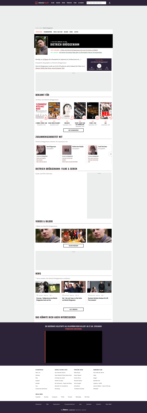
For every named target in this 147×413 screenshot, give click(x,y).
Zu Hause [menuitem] (81, 3)
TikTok (62, 397)
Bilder (66, 32)
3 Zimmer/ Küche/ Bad (41, 123)
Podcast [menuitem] (69, 3)
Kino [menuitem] (75, 3)
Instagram (54, 397)
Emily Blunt (77, 386)
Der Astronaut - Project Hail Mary (63, 383)
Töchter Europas (59, 380)
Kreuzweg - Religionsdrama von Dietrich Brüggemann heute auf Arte (46, 299)
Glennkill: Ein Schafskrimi (61, 386)
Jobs (80, 404)
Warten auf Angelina (41, 158)
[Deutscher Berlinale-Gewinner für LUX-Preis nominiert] (99, 287)
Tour (37, 386)
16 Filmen (45, 59)
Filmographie (48, 32)
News (71, 32)
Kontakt (37, 383)
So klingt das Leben (60, 378)
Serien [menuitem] (58, 3)
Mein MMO (108, 404)
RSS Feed (87, 397)
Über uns (38, 372)
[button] (91, 68)
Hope (94, 375)
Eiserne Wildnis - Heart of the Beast (102, 386)
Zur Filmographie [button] (73, 130)
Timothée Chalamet (79, 388)
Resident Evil (96, 380)
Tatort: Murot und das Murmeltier (80, 123)
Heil (63, 68)
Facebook (38, 397)
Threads (70, 397)
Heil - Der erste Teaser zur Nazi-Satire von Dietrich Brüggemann (72, 299)
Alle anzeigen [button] (73, 309)
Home (37, 28)
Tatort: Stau (92, 123)
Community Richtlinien (41, 388)
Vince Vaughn (77, 383)
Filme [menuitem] (52, 3)
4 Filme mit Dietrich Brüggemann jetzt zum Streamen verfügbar (79, 50)
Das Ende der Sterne (60, 372)
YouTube (46, 397)
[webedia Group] (73, 410)
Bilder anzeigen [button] (73, 246)
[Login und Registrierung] (110, 3)
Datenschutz (56, 404)
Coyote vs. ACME (97, 383)
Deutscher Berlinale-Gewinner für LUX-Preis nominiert (98, 299)
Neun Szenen (39, 160)
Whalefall (95, 388)
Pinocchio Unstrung (73, 329)
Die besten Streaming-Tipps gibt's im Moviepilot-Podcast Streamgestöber (80, 52)
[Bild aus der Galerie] (48, 236)
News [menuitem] (63, 3)
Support (38, 380)
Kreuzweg (67, 123)
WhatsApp (78, 397)
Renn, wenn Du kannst (54, 68)
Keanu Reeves (77, 375)
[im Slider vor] (111, 112)
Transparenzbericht (69, 404)
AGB (47, 404)
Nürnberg (57, 388)
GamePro (98, 404)
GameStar (88, 404)
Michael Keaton (78, 380)
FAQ (37, 378)
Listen (76, 32)
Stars (41, 28)
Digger (95, 378)
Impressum (38, 404)
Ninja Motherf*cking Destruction (63, 375)
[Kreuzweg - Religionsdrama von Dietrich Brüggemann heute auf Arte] (48, 287)
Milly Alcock (77, 372)
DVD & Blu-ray (58, 32)
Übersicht (39, 32)
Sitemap (38, 375)
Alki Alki (64, 160)
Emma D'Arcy (77, 378)
